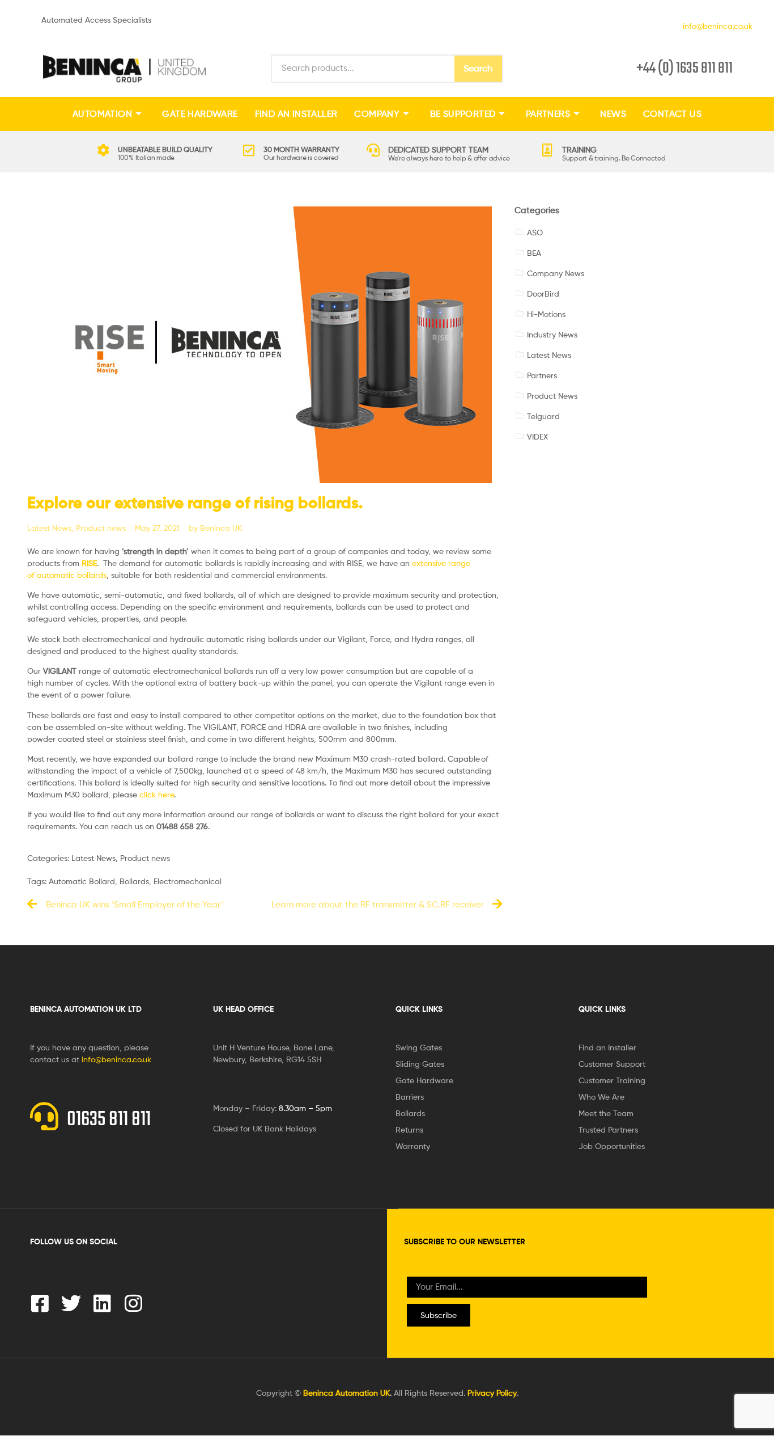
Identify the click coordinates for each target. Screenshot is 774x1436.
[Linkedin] (102, 1303)
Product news (101, 528)
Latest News (49, 528)
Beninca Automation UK (346, 1392)
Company (376, 113)
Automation (102, 113)
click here (156, 794)
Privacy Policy (492, 1392)
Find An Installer (296, 113)
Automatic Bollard (82, 881)
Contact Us (672, 113)
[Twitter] (71, 1303)
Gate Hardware (199, 113)
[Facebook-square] (40, 1303)
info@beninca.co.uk (715, 26)
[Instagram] (133, 1303)
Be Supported (463, 113)
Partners (548, 113)
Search (477, 68)
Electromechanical (188, 881)
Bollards (134, 881)
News (613, 113)
